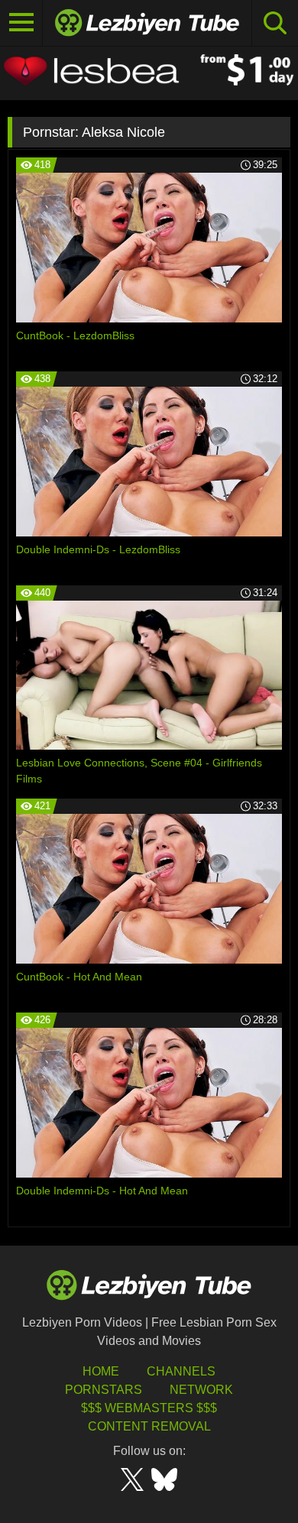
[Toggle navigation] (21, 23)
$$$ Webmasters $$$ (149, 1407)
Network (201, 1389)
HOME (101, 1371)
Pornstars (103, 1389)
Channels (181, 1371)
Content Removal (149, 1426)
